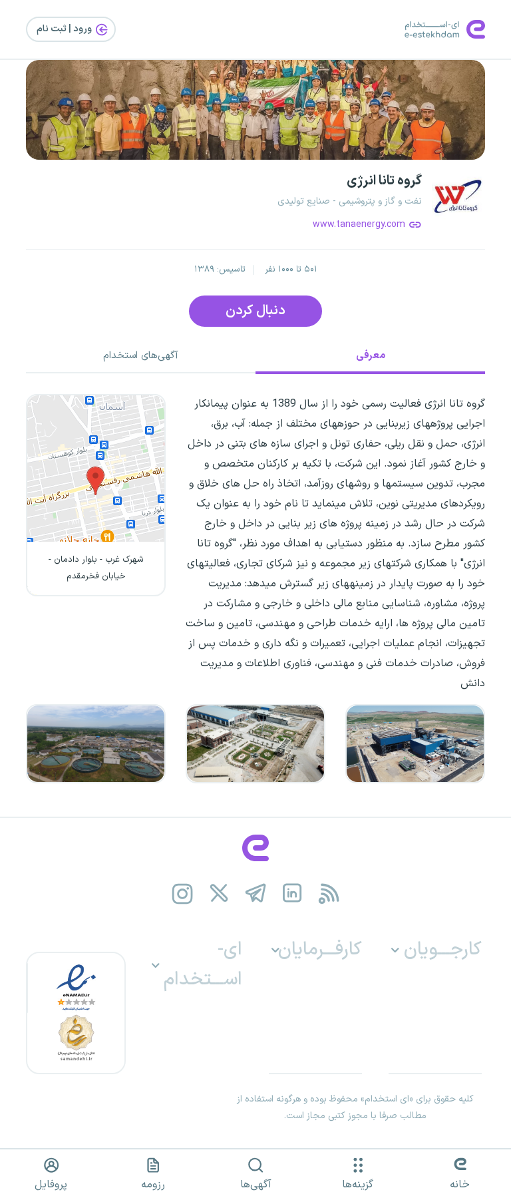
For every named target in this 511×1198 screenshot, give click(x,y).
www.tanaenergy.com (359, 225)
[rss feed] (329, 892)
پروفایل (51, 1185)
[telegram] (255, 892)
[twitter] (219, 892)
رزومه (153, 1185)
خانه (460, 1185)
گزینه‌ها (357, 1185)
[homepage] (255, 848)
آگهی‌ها (255, 1185)
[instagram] (182, 892)
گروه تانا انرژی (384, 181)
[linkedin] (292, 892)
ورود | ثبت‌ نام (65, 29)
